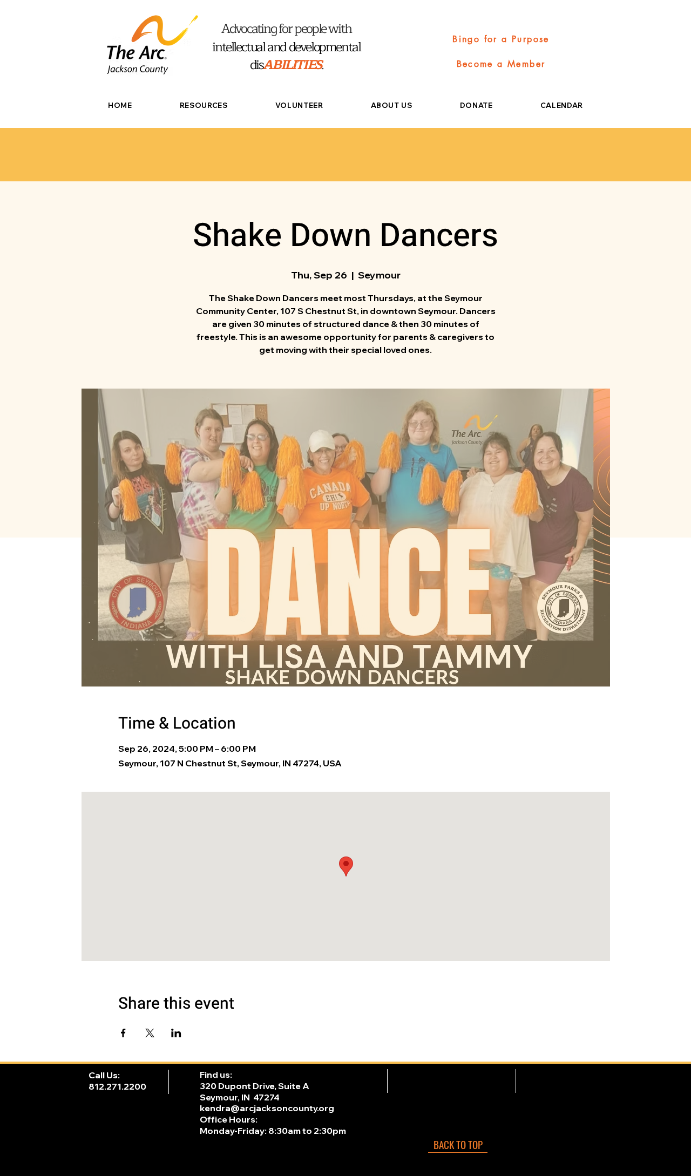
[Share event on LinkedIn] (176, 1033)
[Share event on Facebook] (123, 1033)
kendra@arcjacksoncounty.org (267, 1108)
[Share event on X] (150, 1033)
